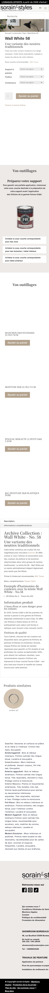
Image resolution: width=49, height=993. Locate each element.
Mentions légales (29, 912)
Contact (25, 915)
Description (9, 521)
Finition (8, 77)
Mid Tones (34, 62)
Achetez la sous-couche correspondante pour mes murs (23, 240)
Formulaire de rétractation (33, 920)
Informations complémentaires (18, 525)
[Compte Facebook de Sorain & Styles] (24, 890)
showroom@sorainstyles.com (35, 945)
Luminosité (16, 33)
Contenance (10, 83)
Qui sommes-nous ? (31, 906)
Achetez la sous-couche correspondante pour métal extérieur (23, 259)
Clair (24, 33)
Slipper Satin (30, 581)
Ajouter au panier (28, 96)
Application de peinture (32, 962)
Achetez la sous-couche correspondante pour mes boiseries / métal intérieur (23, 249)
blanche (31, 553)
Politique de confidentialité (34, 917)
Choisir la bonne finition (15, 105)
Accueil (8, 33)
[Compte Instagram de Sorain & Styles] (30, 890)
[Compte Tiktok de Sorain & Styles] (36, 890)
